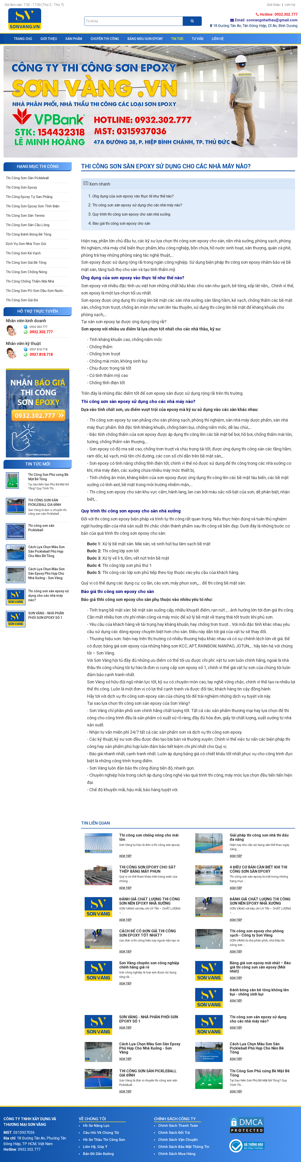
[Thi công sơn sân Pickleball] (15, 531)
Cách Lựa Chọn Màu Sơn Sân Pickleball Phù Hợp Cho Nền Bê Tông (46, 551)
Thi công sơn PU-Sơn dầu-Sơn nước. (35, 291)
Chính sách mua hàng (176, 1154)
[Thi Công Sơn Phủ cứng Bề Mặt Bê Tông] (12, 480)
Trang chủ (23, 39)
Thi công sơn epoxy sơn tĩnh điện (32, 206)
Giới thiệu (48, 39)
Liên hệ (218, 39)
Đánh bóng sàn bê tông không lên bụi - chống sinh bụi (259, 992)
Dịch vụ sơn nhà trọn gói (26, 244)
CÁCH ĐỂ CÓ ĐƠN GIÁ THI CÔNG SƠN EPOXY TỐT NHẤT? (147, 933)
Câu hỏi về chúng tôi (101, 1133)
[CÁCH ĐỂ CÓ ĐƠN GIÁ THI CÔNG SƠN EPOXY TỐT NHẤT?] (98, 939)
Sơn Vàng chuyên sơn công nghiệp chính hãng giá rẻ (149, 965)
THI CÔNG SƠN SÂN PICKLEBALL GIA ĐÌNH (44, 502)
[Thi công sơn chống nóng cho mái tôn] (98, 843)
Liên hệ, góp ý (95, 1147)
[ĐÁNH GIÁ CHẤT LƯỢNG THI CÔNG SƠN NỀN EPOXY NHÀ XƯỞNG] (98, 907)
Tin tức (177, 39)
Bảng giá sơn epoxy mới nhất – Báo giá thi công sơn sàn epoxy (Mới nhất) (260, 967)
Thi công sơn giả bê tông (26, 262)
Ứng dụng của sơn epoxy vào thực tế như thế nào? (133, 196)
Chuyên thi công (105, 39)
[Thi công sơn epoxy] (37, 412)
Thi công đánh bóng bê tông (28, 234)
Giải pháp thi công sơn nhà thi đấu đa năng (259, 837)
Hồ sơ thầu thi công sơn (104, 1140)
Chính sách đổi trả (174, 1133)
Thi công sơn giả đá (22, 300)
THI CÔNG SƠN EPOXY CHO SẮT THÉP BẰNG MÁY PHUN (147, 869)
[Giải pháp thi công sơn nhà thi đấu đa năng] (209, 843)
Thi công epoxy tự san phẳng (29, 197)
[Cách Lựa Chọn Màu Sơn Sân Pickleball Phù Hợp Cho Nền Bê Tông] (15, 552)
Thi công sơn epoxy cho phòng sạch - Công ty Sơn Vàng (257, 933)
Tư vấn (197, 39)
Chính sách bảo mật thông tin (183, 1147)
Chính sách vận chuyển (178, 1140)
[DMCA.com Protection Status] (247, 1125)
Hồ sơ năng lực (96, 1125)
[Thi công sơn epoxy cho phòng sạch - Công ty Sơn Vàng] (209, 939)
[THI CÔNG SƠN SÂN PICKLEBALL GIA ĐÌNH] (15, 506)
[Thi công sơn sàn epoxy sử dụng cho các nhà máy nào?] (15, 597)
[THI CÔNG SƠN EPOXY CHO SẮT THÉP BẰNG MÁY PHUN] (98, 875)
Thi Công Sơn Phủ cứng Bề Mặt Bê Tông (48, 477)
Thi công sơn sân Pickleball (27, 178)
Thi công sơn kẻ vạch (23, 253)
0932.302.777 (39, 327)
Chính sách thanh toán (178, 1125)
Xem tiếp (125, 856)
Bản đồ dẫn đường (98, 1154)
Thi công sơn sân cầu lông (27, 225)
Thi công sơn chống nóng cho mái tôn (148, 837)
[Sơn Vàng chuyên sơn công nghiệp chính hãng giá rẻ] (98, 971)
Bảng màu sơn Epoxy (145, 39)
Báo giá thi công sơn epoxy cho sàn (121, 223)
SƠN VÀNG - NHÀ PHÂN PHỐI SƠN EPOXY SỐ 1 (46, 615)
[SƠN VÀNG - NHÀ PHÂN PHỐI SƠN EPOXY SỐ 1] (15, 619)
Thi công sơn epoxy (21, 187)
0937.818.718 (39, 349)
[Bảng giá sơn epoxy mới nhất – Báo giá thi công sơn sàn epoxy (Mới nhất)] (209, 971)
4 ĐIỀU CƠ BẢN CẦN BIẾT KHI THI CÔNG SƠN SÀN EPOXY (258, 869)
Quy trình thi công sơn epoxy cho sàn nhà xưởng (131, 214)
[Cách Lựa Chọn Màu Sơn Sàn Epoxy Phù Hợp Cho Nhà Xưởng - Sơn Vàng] (15, 575)
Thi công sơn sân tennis (25, 215)
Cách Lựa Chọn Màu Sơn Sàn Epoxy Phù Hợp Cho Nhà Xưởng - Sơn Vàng (46, 573)
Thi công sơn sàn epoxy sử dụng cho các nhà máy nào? (48, 595)
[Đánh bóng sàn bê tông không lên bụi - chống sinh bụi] (209, 998)
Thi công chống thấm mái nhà (30, 281)
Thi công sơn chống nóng (26, 272)
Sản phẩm (73, 39)
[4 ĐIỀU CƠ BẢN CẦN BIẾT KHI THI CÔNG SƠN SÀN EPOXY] (209, 875)
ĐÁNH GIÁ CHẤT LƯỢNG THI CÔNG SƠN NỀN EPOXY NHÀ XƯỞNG (149, 901)
